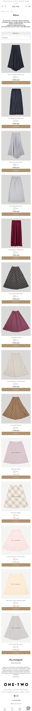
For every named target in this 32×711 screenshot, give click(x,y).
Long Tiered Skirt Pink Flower (16, 556)
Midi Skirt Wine (16, 469)
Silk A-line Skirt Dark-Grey (16, 74)
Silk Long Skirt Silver (16, 206)
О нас (16, 3)
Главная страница (8, 1)
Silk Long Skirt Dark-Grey (16, 118)
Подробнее (16, 477)
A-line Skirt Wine (16, 337)
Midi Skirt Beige (16, 512)
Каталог (16, 1)
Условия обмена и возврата (11, 689)
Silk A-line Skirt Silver (16, 162)
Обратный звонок (16, 703)
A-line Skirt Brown (16, 425)
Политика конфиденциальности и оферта (13, 691)
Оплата (27, 1)
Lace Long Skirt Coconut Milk (16, 381)
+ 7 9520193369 (16, 700)
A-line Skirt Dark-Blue (16, 293)
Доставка (21, 1)
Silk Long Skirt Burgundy (16, 249)
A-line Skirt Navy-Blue (16, 644)
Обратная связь (24, 689)
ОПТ (8, 11)
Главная (3, 11)
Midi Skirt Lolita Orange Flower (16, 600)
